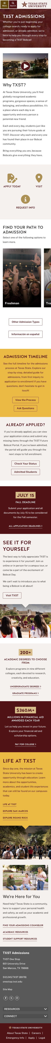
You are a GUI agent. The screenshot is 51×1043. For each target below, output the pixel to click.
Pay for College (24, 744)
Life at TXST (9, 804)
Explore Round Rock (15, 817)
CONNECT (10, 1016)
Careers (36, 1033)
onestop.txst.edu (12, 981)
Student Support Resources (20, 938)
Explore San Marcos (15, 811)
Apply (31, 1037)
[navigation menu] (4, 4)
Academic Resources (15, 932)
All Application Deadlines (25, 526)
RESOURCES (12, 1009)
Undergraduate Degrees (24, 686)
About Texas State (17, 1033)
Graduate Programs (24, 693)
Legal (42, 1037)
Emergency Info (15, 1037)
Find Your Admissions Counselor (23, 925)
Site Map (7, 989)
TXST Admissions (16, 953)
